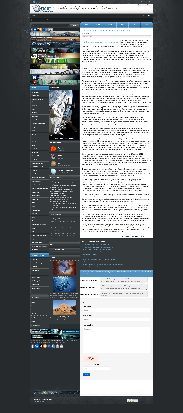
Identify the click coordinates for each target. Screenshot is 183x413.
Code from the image (91, 364)
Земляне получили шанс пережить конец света (106, 30)
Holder (150, 16)
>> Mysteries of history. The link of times (62, 197)
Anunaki (33, 313)
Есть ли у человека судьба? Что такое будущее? (99, 259)
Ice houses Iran (64, 316)
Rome (33, 306)
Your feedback (88, 325)
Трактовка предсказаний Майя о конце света (98, 247)
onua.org (35, 20)
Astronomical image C (64, 276)
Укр (144, 5)
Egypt (33, 302)
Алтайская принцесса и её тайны (94, 252)
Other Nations (35, 325)
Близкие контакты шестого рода (94, 257)
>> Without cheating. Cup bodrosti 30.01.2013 (63, 189)
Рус (139, 5)
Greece (33, 310)
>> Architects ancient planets (58, 195)
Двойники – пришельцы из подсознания (96, 244)
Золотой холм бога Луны (92, 267)
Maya (33, 321)
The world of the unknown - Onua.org (43, 8)
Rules (144, 16)
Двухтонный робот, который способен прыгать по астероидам (104, 264)
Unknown (43, 20)
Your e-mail (87, 316)
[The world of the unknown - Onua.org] (149, 2)
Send (86, 374)
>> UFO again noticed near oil (59, 199)
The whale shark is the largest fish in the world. (64, 293)
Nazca (33, 317)
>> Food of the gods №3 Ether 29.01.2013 (62, 201)
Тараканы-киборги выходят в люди (95, 262)
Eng (148, 5)
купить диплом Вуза (60, 340)
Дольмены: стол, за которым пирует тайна (97, 249)
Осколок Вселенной (90, 254)
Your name (87, 306)
